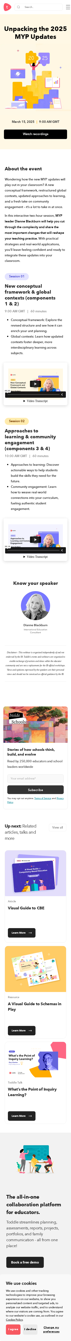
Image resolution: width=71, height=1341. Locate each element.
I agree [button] (13, 1329)
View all (57, 827)
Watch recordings (35, 134)
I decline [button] (30, 1329)
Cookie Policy (14, 1320)
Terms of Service (42, 798)
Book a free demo (25, 1262)
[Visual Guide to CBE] (35, 873)
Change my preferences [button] (51, 1329)
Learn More (19, 933)
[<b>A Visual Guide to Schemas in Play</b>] (35, 969)
